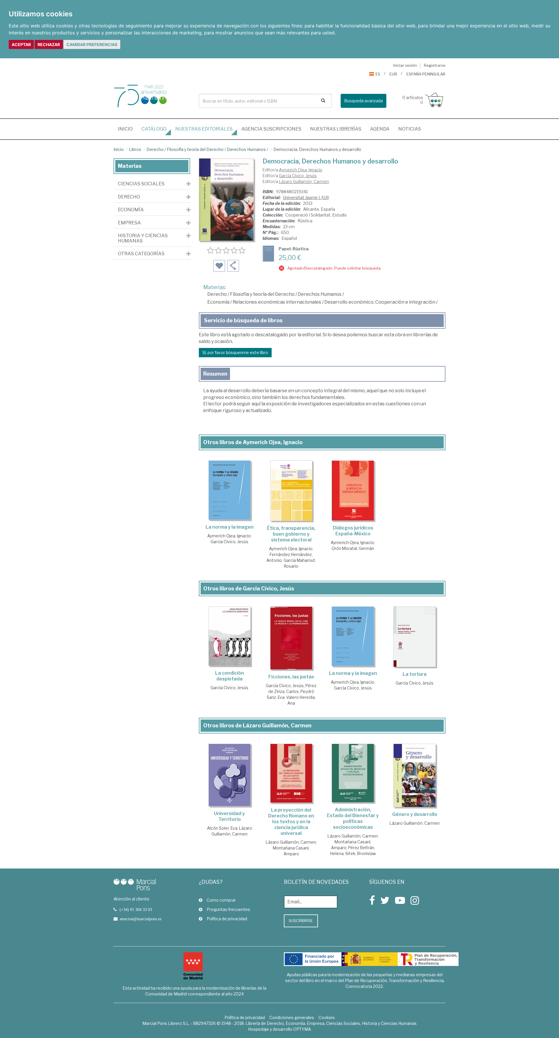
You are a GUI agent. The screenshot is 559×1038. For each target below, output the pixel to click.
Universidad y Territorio (229, 816)
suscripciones (271, 129)
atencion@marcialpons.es (140, 919)
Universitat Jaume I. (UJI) (306, 197)
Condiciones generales (291, 1017)
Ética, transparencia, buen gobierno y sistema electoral (291, 534)
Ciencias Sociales (141, 184)
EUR (393, 74)
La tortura (415, 674)
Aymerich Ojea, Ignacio (300, 169)
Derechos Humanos (246, 149)
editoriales (204, 129)
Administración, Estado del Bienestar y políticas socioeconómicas (353, 818)
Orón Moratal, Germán (353, 548)
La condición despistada (229, 676)
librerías (335, 129)
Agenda (380, 129)
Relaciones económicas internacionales (277, 302)
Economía (218, 302)
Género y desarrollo (414, 814)
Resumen (215, 374)
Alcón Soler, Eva (222, 828)
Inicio (127, 129)
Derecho (155, 149)
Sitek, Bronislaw (360, 853)
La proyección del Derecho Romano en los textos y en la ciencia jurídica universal (291, 821)
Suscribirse (301, 920)
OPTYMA (302, 1029)
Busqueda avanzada (363, 100)
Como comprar (221, 900)
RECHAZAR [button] (49, 44)
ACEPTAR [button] (21, 44)
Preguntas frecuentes (228, 909)
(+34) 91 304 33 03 (136, 909)
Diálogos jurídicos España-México (353, 530)
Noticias (409, 129)
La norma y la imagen (230, 527)
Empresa (129, 223)
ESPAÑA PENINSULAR (425, 74)
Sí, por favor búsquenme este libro (235, 352)
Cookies (327, 1017)
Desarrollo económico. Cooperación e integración (379, 302)
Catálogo (154, 129)
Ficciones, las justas (291, 677)
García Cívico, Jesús (298, 175)
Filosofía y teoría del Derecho (195, 149)
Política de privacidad (227, 918)
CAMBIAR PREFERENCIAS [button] (91, 44)
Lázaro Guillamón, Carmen (304, 181)
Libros (135, 149)
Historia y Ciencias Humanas (143, 238)
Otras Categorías (141, 253)
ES (378, 74)
